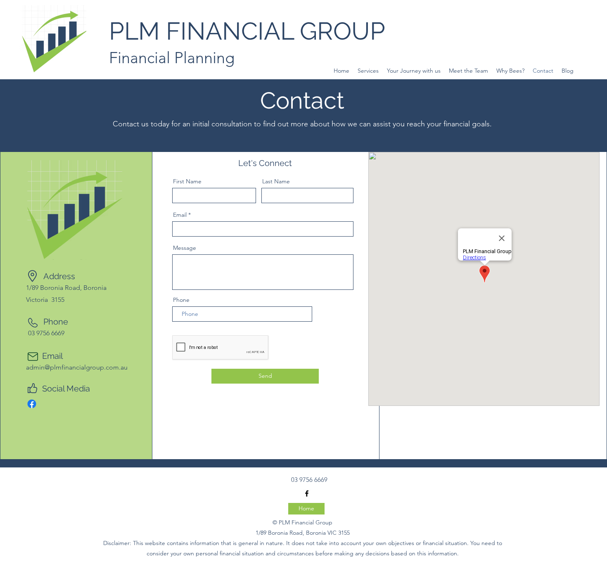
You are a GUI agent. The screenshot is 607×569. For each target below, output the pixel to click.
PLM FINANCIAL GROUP (247, 31)
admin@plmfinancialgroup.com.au (77, 367)
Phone (181, 300)
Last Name (276, 181)
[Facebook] (32, 404)
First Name (187, 181)
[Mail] (32, 357)
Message (184, 248)
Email (180, 215)
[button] (368, 70)
